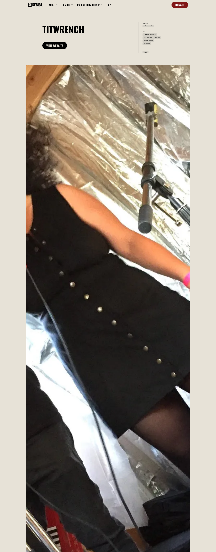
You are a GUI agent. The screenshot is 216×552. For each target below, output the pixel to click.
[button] (53, 5)
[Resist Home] (35, 5)
